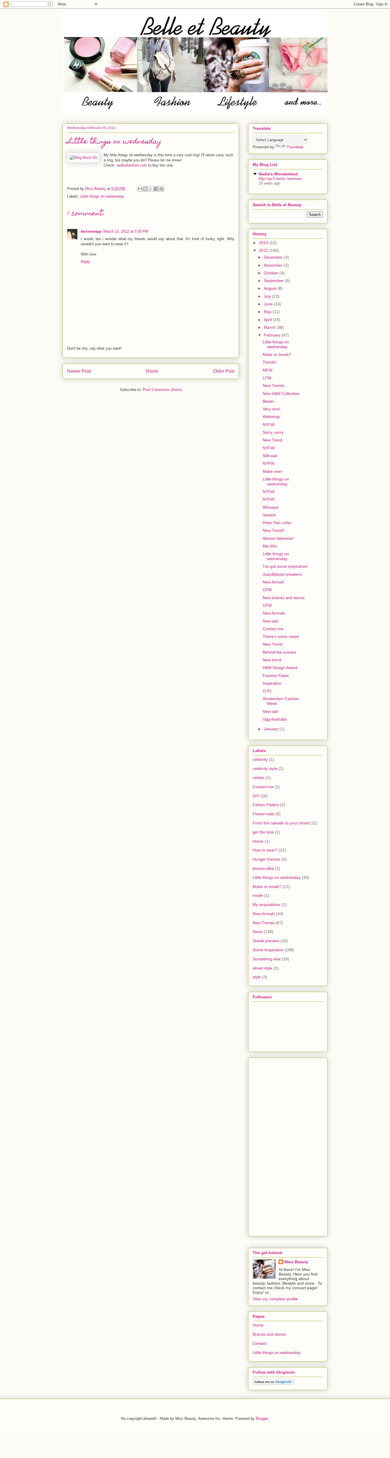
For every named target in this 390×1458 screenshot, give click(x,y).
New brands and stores (284, 597)
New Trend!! (274, 530)
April (268, 319)
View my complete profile (275, 1299)
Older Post (223, 371)
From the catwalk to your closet (281, 823)
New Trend (272, 440)
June (269, 304)
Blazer (268, 401)
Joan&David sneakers (282, 574)
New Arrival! (273, 582)
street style (262, 968)
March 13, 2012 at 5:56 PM (125, 231)
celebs (258, 777)
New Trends (273, 385)
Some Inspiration (268, 950)
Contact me (273, 628)
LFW (267, 378)
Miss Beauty (296, 1262)
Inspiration (272, 683)
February (273, 335)
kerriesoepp (91, 231)
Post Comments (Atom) (162, 390)
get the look (263, 832)
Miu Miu (270, 546)
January (272, 729)
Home (152, 371)
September (274, 280)
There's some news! (281, 636)
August (271, 288)
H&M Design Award (280, 667)
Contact (260, 1343)
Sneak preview (266, 940)
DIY (256, 796)
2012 (264, 250)
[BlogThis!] (145, 189)
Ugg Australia (275, 719)
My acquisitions (266, 904)
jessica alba (263, 868)
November (274, 265)
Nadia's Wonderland (278, 174)
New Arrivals (274, 613)
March (270, 327)
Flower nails (263, 814)
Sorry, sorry (273, 432)
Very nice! (271, 409)
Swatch (269, 515)
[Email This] (140, 189)
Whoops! (271, 507)
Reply (85, 261)
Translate (295, 147)
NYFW (268, 424)
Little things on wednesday (102, 196)
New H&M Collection (281, 393)
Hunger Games (266, 859)
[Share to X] (151, 189)
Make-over (272, 471)
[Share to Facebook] (156, 189)
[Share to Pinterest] (161, 189)
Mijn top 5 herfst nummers (280, 179)
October (272, 273)
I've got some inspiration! (285, 566)
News (258, 931)
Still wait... (272, 455)
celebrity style (265, 768)
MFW (267, 370)
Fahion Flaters (266, 804)
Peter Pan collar (277, 522)
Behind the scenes (279, 652)
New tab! (271, 621)
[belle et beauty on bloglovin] (273, 1383)
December (274, 257)
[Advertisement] (270, 1145)
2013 (264, 242)
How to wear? (265, 850)
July (268, 296)
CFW (267, 589)
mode (258, 895)
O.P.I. (267, 691)
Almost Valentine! (278, 538)
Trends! (269, 362)
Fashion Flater (276, 675)
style (257, 977)
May (268, 311)
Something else (267, 959)
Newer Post (79, 371)
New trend (272, 660)
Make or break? (277, 354)
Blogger (262, 1418)
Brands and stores (269, 1334)
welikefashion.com (131, 165)
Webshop (271, 416)
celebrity (260, 759)
